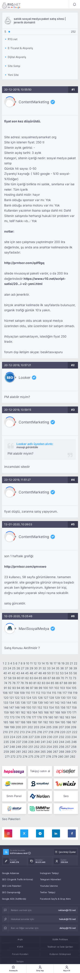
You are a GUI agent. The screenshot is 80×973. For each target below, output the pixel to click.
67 (49, 678)
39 (75, 668)
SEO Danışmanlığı (11, 892)
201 (24, 727)
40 (5, 673)
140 (46, 702)
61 (22, 678)
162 (23, 712)
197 (74, 722)
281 (66, 756)
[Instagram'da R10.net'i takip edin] (8, 833)
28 (27, 668)
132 (74, 697)
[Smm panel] (40, 808)
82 (39, 683)
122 (17, 697)
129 (57, 697)
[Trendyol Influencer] (66, 783)
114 (48, 693)
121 (11, 697)
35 (57, 668)
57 (5, 678)
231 (55, 737)
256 (61, 746)
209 (73, 727)
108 (16, 693)
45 (27, 673)
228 (37, 737)
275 (30, 756)
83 (43, 683)
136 (23, 702)
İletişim (20, 961)
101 (51, 688)
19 (62, 663)
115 (54, 693)
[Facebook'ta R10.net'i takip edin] (72, 833)
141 (51, 702)
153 (45, 707)
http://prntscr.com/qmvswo (25, 566)
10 (27, 663)
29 (31, 668)
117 (64, 693)
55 (70, 673)
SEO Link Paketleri (11, 885)
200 (18, 727)
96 (27, 688)
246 (74, 742)
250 (24, 746)
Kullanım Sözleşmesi (60, 954)
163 (28, 712)
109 (22, 693)
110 (28, 693)
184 (73, 717)
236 (12, 742)
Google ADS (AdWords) (14, 898)
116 (59, 693)
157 (68, 707)
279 (54, 756)
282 (72, 756)
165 (40, 712)
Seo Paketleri (11, 819)
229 (43, 737)
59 (14, 678)
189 (28, 722)
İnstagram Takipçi (49, 873)
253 (43, 746)
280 (60, 756)
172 (6, 717)
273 (19, 756)
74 (5, 683)
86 (57, 683)
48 (40, 673)
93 (14, 688)
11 (31, 663)
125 (34, 697)
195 (62, 722)
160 (12, 712)
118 (70, 693)
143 (62, 702)
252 (36, 746)
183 (67, 717)
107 (10, 693)
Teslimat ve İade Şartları (60, 946)
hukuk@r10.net (67, 919)
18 (58, 663)
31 (40, 668)
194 (57, 722)
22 (75, 663)
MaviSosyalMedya (34, 628)
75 (9, 683)
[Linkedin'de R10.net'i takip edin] (56, 833)
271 (7, 756)
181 (56, 717)
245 (67, 742)
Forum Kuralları (20, 954)
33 (48, 668)
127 (46, 697)
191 (40, 722)
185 (5, 722)
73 (74, 678)
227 (31, 737)
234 (74, 737)
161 (17, 712)
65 (40, 678)
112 (38, 693)
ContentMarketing (34, 102)
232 (61, 737)
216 (39, 732)
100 (45, 688)
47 (35, 673)
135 (17, 702)
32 (44, 668)
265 (43, 751)
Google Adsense (10, 873)
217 (45, 732)
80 (30, 683)
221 (68, 732)
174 (17, 717)
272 (13, 756)
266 (49, 751)
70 (62, 678)
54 (66, 673)
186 (11, 722)
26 (18, 668)
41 (9, 673)
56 (75, 673)
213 (22, 732)
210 (5, 732)
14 (43, 663)
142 (57, 702)
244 (61, 742)
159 (6, 712)
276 (36, 756)
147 (11, 707)
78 (22, 683)
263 (30, 751)
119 (75, 693)
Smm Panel (14, 796)
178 (39, 717)
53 (62, 673)
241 (43, 742)
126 (40, 697)
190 (34, 722)
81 (34, 683)
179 (45, 717)
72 (70, 678)
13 (39, 663)
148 (17, 707)
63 (31, 678)
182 (61, 717)
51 (53, 673)
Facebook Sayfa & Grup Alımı (55, 898)
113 (43, 693)
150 (28, 707)
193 (51, 722)
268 (61, 751)
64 (36, 678)
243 (55, 742)
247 (6, 746)
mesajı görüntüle (27, 447)
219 (56, 732)
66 (45, 678)
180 (50, 717)
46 (31, 673)
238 (24, 742)
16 (51, 663)
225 (18, 737)
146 (5, 707)
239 (31, 742)
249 (18, 746)
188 (22, 722)
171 (74, 712)
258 (73, 746)
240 (37, 742)
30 (36, 668)
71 (66, 678)
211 (11, 732)
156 (62, 707)
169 (63, 712)
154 (51, 707)
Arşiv (20, 939)
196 (68, 722)
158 (74, 707)
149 (22, 707)
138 (34, 702)
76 (14, 683)
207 (61, 727)
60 (18, 678)
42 (13, 673)
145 (74, 702)
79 (26, 683)
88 (65, 683)
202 (30, 727)
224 (12, 737)
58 (10, 678)
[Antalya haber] (14, 783)
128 (51, 697)
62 (27, 678)
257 (67, 746)
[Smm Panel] (14, 771)
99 (40, 688)
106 (5, 693)
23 (5, 668)
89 (70, 683)
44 (22, 673)
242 (49, 742)
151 (34, 707)
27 (22, 668)
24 (9, 668)
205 (49, 727)
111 (33, 693)
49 (44, 673)
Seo (66, 796)
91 (5, 688)
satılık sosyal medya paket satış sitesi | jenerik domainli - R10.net (14, 5)
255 (55, 746)
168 (57, 712)
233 (67, 737)
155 (57, 707)
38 (70, 668)
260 (12, 751)
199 (12, 727)
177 (34, 717)
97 (31, 688)
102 (56, 688)
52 (57, 673)
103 (62, 688)
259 (6, 751)
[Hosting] (40, 796)
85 (52, 683)
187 (17, 722)
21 (71, 663)
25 (14, 668)
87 (61, 683)
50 (49, 673)
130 (63, 697)
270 (73, 751)
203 (36, 727)
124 (28, 697)
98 (36, 688)
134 (11, 702)
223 (6, 737)
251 (30, 746)
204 (42, 727)
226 (25, 737)
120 (6, 697)
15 (47, 663)
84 (48, 683)
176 (28, 717)
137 (28, 702)
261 (18, 751)
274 (24, 756)
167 (52, 712)
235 (6, 742)
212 (16, 732)
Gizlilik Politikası (60, 939)
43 (18, 673)
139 (40, 702)
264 (37, 751)
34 (53, 668)
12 (35, 663)
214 (28, 732)
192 (45, 722)
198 (6, 727)
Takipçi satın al (40, 771)
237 (18, 742)
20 (67, 663)
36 (62, 668)
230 (49, 737)
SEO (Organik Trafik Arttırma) (17, 879)
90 (74, 683)
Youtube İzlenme (49, 885)
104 (68, 688)
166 (46, 712)
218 (50, 732)
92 (9, 688)
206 (55, 727)
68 (53, 678)
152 (39, 707)
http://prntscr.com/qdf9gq (24, 263)
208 (67, 727)
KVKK (20, 946)
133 (5, 702)
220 (62, 732)
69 (58, 678)
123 (22, 697)
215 (33, 732)
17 (55, 663)
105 (74, 688)
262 (24, 751)
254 (49, 746)
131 (68, 697)
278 (48, 756)
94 (18, 688)
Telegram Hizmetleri (50, 879)
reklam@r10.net (67, 910)
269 (67, 751)
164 (34, 712)
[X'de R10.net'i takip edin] (24, 833)
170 (69, 712)
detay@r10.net (68, 928)
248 (12, 746)
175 (23, 717)
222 (74, 732)
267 (55, 751)
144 (68, 702)
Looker (24, 377)
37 (66, 668)
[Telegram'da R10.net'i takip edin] (40, 833)
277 (42, 756)
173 (12, 717)
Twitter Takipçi (47, 892)
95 (23, 688)
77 (18, 683)
